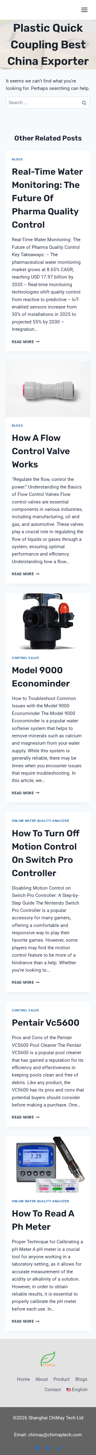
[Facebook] (48, 1448)
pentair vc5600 (46, 1022)
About (41, 1379)
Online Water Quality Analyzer (40, 821)
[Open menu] (84, 10)
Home (23, 1379)
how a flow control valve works (41, 451)
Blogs (17, 159)
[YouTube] (36, 1448)
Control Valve (25, 658)
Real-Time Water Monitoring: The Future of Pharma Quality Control (47, 198)
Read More (26, 342)
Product (61, 1379)
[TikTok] (59, 1448)
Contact (53, 1389)
